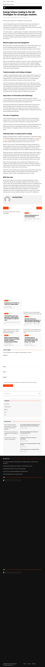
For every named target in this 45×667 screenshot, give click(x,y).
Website (5, 377)
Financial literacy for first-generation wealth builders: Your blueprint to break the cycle (11, 318)
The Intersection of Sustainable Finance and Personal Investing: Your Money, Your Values (31, 340)
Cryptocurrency (7, 406)
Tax (5, 414)
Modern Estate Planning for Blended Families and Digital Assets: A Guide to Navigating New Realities (11, 340)
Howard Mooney (29, 218)
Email (4, 371)
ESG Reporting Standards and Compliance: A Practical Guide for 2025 (17, 466)
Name (4, 366)
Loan (5, 412)
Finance (26, 17)
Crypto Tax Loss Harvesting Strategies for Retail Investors (15, 471)
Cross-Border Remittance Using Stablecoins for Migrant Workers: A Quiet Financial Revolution (20, 462)
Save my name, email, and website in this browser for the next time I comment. (21, 382)
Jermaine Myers (7, 17)
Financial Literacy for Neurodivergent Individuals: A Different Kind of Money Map (33, 320)
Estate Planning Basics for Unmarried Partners (32, 216)
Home (4, 1)
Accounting (6, 404)
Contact (8, 1)
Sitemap (12, 1)
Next (39, 208)
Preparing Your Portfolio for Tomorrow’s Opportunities (11, 303)
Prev (6, 208)
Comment (5, 355)
